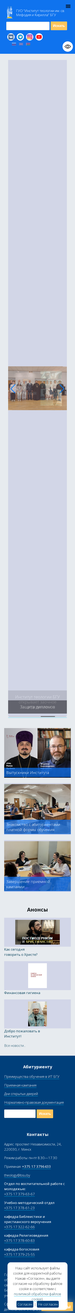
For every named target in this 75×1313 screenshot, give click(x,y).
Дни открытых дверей (21, 1093)
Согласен (25, 1304)
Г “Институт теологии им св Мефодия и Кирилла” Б (40, 13)
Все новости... (15, 1045)
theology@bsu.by (17, 1175)
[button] (13, 388)
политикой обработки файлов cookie (37, 1296)
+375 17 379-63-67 (19, 1194)
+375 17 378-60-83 (19, 1240)
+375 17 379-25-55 (19, 1254)
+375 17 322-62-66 (19, 1226)
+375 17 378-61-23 (19, 1207)
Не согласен (48, 1304)
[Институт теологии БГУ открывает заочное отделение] (37, 715)
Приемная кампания (20, 1085)
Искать (59, 26)
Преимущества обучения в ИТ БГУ (31, 1076)
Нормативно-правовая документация (34, 1102)
